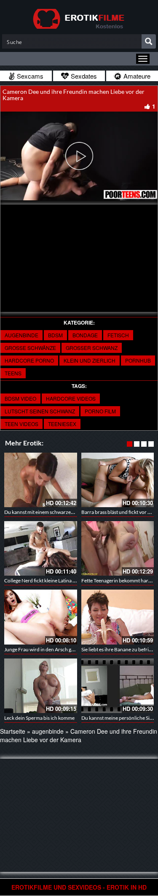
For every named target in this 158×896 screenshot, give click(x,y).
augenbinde (21, 335)
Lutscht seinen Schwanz (40, 411)
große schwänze (30, 347)
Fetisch (118, 335)
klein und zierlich (89, 360)
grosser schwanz (92, 347)
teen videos (21, 423)
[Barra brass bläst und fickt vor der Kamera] (117, 480)
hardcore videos (71, 398)
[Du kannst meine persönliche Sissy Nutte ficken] (117, 685)
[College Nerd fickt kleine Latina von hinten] (40, 548)
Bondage (85, 335)
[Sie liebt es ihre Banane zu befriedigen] (117, 617)
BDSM (55, 335)
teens (13, 373)
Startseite (12, 731)
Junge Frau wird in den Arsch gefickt (43, 649)
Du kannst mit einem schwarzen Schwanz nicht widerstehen (69, 512)
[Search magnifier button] (149, 41)
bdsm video (20, 398)
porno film (100, 411)
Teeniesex (62, 423)
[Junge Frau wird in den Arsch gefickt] (40, 617)
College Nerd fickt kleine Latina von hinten (50, 580)
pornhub (138, 360)
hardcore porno (29, 360)
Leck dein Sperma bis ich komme (39, 718)
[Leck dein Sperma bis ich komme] (40, 685)
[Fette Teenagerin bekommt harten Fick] (117, 548)
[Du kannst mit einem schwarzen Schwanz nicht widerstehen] (40, 480)
